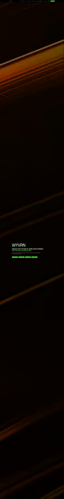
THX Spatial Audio (34, 257)
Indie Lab (27, 1)
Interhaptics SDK (15, 257)
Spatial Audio (40, 1)
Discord (48, 1)
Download (52, 1)
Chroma (33, 1)
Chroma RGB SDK (21, 257)
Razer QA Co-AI (28, 257)
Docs (44, 1)
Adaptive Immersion (22, 1)
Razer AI (37, 1)
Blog (46, 1)
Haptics (30, 1)
